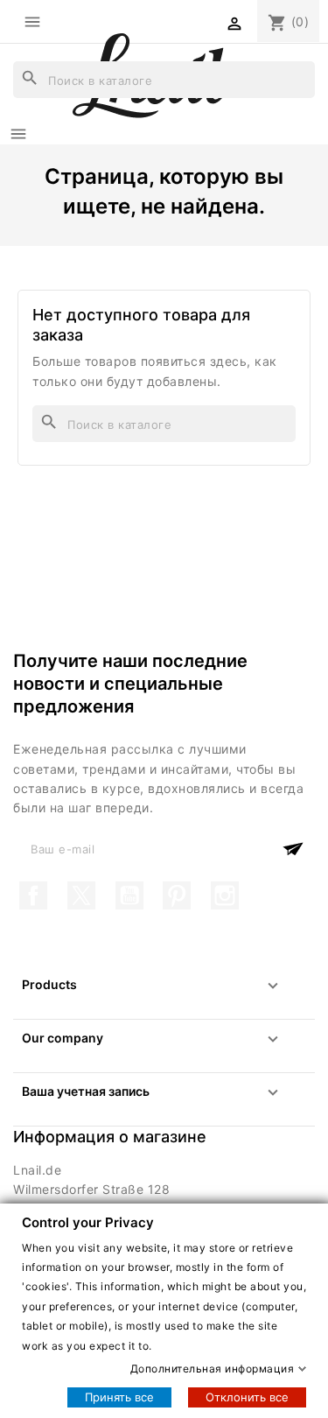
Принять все (119, 1397)
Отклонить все (247, 1397)
